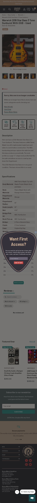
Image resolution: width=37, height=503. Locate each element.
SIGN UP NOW (18, 262)
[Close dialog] (35, 232)
